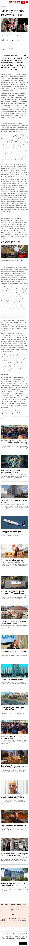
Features (19, 904)
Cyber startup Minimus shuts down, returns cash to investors (13, 561)
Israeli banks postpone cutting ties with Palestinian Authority (14, 855)
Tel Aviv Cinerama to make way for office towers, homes (14, 622)
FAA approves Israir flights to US (13, 532)
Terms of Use (11, 912)
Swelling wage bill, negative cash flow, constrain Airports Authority (14, 442)
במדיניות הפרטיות (23, 937)
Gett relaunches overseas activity (14, 826)
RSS (22, 907)
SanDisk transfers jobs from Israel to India (14, 501)
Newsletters (4, 907)
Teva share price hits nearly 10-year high (15, 652)
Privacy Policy (19, 912)
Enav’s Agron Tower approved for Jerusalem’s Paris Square (14, 767)
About (25, 912)
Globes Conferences (14, 907)
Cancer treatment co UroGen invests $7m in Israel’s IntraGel (12, 797)
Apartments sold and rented (12, 680)
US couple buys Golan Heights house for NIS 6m (12, 709)
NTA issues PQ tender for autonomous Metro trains (11, 472)
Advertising (2, 912)
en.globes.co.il (4, 413)
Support (14, 914)
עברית (17, 909)
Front (1, 6)
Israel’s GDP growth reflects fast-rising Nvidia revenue (13, 884)
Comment (12, 904)
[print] (3, 40)
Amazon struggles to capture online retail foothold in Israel (12, 592)
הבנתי (23, 943)
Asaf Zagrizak (13, 49)
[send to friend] (7, 40)
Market (24, 904)
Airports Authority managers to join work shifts (13, 737)
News (5, 6)
